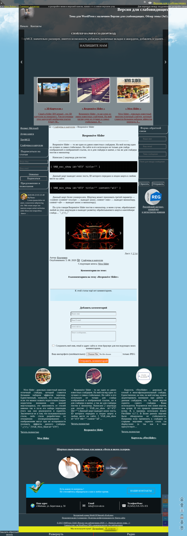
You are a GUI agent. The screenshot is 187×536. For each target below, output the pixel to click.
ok (165, 501)
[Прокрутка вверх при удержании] (182, 505)
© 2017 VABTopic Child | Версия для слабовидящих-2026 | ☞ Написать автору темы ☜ (93, 523)
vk (165, 497)
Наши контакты (141, 491)
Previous (21, 62)
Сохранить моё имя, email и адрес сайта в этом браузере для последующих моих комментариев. (96, 347)
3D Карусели (150, 432)
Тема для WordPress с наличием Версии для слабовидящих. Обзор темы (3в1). (118, 16)
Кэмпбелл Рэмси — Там (46, 6)
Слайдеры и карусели (31, 145)
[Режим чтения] (182, 516)
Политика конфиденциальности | (101, 518)
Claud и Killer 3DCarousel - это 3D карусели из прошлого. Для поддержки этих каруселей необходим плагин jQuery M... (53, 118)
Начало (24, 26)
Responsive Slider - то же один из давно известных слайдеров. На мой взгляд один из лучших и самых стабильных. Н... (93, 118)
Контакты (36, 26)
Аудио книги (27, 134)
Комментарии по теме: (94, 270)
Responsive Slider (93, 135)
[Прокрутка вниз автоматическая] (182, 528)
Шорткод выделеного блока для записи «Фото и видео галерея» (93, 449)
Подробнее (97, 528)
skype (165, 505)
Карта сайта (120, 518)
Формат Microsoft (29, 128)
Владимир (62, 257)
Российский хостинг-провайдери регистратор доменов (153, 209)
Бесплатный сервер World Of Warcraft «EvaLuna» (93, 515)
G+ (165, 514)
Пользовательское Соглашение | (75, 518)
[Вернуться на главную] (50, 127)
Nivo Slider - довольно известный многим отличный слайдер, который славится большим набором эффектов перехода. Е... (133, 118)
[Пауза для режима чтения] (182, 511)
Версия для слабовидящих (142, 9)
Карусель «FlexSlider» (99, 437)
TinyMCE (25, 139)
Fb (165, 510)
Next (165, 62)
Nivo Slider (103, 264)
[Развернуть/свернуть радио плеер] (56, 534)
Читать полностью (36, 423)
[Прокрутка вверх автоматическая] (182, 499)
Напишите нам (93, 45)
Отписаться (33, 174)
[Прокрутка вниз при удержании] (182, 522)
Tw (165, 518)
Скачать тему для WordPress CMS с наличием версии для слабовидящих (93, 525)
